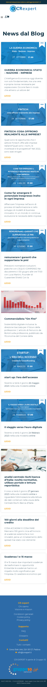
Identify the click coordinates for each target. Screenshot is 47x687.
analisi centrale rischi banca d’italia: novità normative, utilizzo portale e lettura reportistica (22, 481)
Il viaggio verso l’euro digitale (23, 427)
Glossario (23, 636)
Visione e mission (23, 609)
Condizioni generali (23, 614)
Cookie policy (23, 617)
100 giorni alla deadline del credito (21, 521)
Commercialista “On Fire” (20, 318)
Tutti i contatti (23, 645)
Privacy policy (23, 620)
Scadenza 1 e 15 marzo (18, 556)
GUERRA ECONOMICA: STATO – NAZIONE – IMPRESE (23, 71)
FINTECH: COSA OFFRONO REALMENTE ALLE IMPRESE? (22, 133)
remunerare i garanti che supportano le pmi (20, 259)
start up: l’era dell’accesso (21, 377)
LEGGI (7, 96)
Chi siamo (24, 606)
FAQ (23, 631)
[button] (2, 17)
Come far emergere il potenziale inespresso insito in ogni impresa (22, 195)
